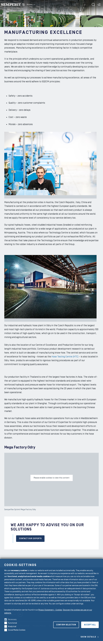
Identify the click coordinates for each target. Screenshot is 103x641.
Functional (12, 623)
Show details (88, 637)
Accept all (90, 625)
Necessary (12, 619)
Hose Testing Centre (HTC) (65, 356)
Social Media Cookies (16, 630)
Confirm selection (66, 625)
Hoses (30, 5)
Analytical (12, 626)
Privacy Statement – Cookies (50, 610)
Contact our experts (30, 539)
